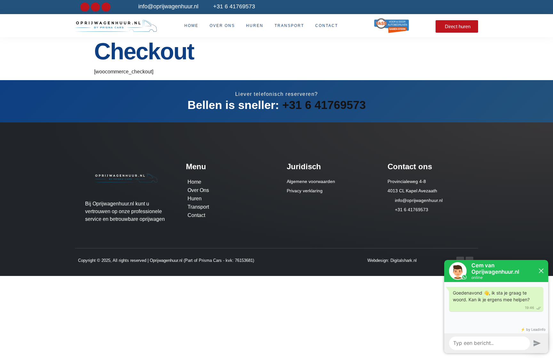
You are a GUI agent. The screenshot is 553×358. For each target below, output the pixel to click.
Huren (254, 25)
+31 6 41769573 (324, 105)
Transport (289, 25)
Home (191, 25)
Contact (326, 25)
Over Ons (222, 25)
